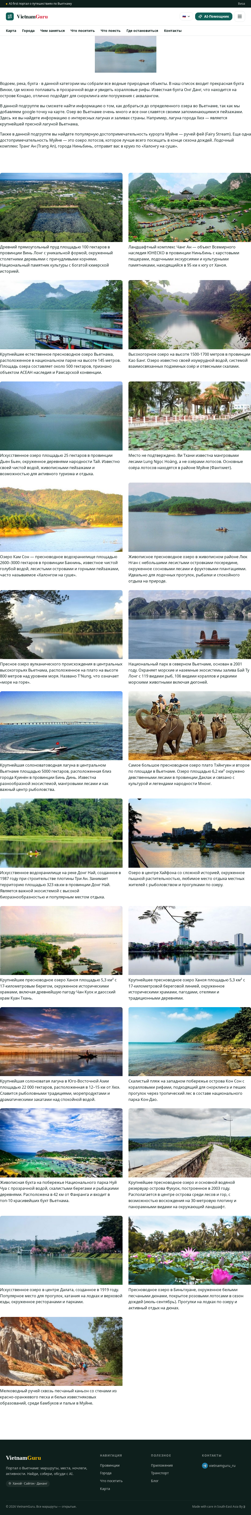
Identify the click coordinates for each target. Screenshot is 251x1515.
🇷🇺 (184, 16)
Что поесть (111, 30)
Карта (11, 30)
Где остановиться (142, 30)
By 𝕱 (242, 1506)
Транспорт (160, 1473)
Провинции (110, 1465)
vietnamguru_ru (222, 1465)
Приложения (162, 1465)
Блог (155, 1480)
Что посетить (83, 30)
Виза (241, 3)
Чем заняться (52, 30)
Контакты (173, 30)
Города (28, 30)
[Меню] (239, 16)
